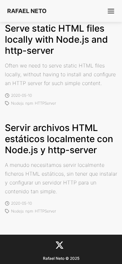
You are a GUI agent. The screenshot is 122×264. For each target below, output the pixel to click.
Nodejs (17, 103)
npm (29, 103)
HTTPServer (45, 103)
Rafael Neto (27, 10)
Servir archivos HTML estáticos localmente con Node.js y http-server (59, 138)
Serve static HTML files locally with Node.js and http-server (56, 39)
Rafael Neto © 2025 (61, 258)
